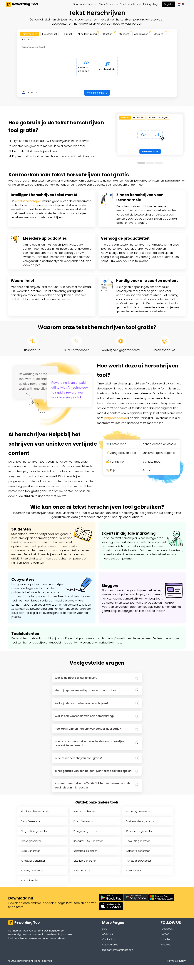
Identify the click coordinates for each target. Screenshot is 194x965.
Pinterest (166, 944)
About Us (107, 934)
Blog (104, 928)
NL (183, 4)
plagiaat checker (116, 418)
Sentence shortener (85, 4)
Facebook (166, 928)
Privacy (181, 961)
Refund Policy (110, 944)
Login (156, 4)
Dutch (30, 92)
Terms (170, 961)
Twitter (165, 934)
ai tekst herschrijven (28, 201)
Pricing (147, 4)
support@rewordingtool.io (117, 950)
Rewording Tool (25, 4)
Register (168, 4)
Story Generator (108, 4)
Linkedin (165, 939)
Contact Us (108, 939)
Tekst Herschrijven (130, 4)
